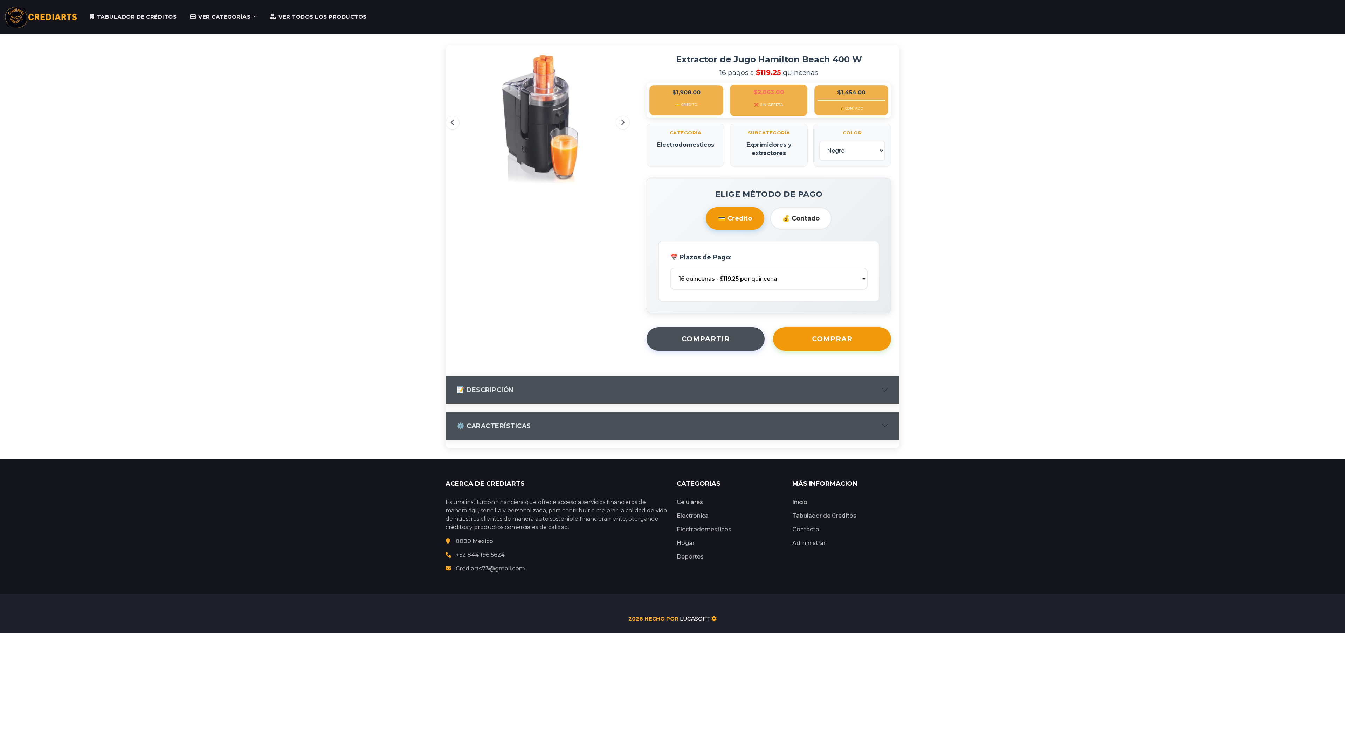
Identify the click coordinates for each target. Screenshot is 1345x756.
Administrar (809, 543)
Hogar (686, 543)
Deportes (690, 556)
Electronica (693, 515)
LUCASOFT (695, 618)
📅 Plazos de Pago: (701, 257)
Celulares (690, 502)
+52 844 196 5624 (480, 555)
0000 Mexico (474, 541)
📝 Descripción (485, 389)
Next (623, 122)
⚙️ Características (494, 425)
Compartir (706, 339)
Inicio (799, 502)
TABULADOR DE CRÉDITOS (137, 16)
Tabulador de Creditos (824, 515)
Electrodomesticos (704, 529)
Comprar (832, 339)
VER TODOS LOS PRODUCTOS (322, 16)
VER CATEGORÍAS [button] (225, 16)
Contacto (805, 529)
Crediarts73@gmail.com (490, 568)
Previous (453, 122)
